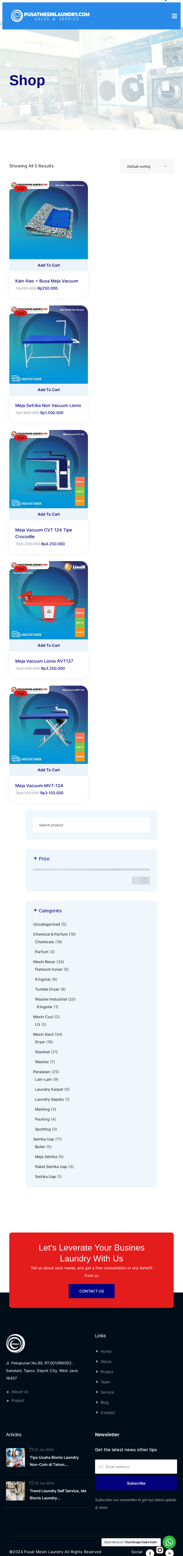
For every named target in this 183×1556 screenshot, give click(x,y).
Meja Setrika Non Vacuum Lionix (48, 405)
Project (17, 1400)
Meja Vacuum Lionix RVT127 (44, 661)
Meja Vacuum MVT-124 (39, 785)
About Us (19, 1391)
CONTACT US (91, 1291)
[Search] (141, 825)
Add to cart (49, 265)
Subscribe (136, 1483)
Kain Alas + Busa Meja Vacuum (46, 280)
